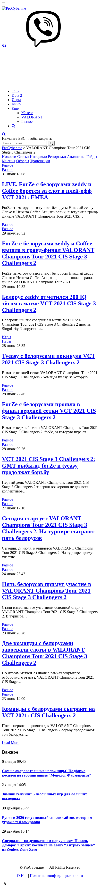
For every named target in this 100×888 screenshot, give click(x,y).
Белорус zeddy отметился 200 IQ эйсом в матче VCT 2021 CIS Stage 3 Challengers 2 (49, 303)
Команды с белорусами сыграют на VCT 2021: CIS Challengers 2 (48, 712)
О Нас (22, 875)
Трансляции (40, 161)
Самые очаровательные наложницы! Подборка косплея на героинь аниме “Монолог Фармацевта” (46, 773)
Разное (27, 121)
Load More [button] (10, 743)
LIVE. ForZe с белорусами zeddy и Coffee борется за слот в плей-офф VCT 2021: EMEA (47, 190)
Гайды (91, 156)
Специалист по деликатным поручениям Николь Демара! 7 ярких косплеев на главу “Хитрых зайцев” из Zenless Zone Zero (48, 845)
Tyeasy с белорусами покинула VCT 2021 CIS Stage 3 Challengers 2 (48, 359)
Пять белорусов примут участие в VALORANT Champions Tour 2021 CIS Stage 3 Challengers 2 (46, 590)
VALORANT (32, 117)
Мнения (8, 161)
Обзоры (22, 161)
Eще (15, 108)
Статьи (23, 156)
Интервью (38, 156)
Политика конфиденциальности (56, 875)
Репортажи (57, 156)
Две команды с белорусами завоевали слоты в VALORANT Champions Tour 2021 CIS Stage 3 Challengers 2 (44, 653)
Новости (9, 156)
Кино (16, 104)
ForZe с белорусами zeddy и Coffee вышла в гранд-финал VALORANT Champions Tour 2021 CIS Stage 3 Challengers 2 (48, 253)
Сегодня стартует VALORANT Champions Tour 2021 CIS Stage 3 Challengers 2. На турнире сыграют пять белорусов (48, 528)
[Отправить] (51, 143)
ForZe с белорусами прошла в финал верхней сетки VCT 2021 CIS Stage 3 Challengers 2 (49, 410)
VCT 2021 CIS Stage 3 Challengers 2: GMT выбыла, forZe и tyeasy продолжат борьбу (48, 465)
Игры (16, 100)
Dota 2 (17, 95)
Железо (27, 113)
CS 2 (15, 91)
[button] (4, 46)
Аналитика (76, 156)
